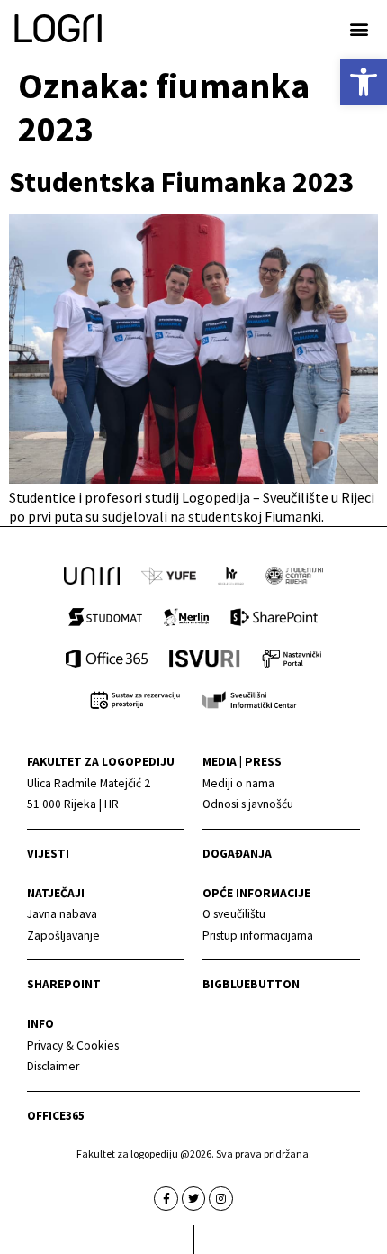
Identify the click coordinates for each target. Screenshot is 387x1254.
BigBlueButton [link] (251, 984)
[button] (359, 28)
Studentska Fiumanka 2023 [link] (181, 182)
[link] (363, 82)
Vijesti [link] (48, 853)
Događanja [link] (237, 853)
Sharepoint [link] (64, 984)
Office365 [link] (56, 1115)
